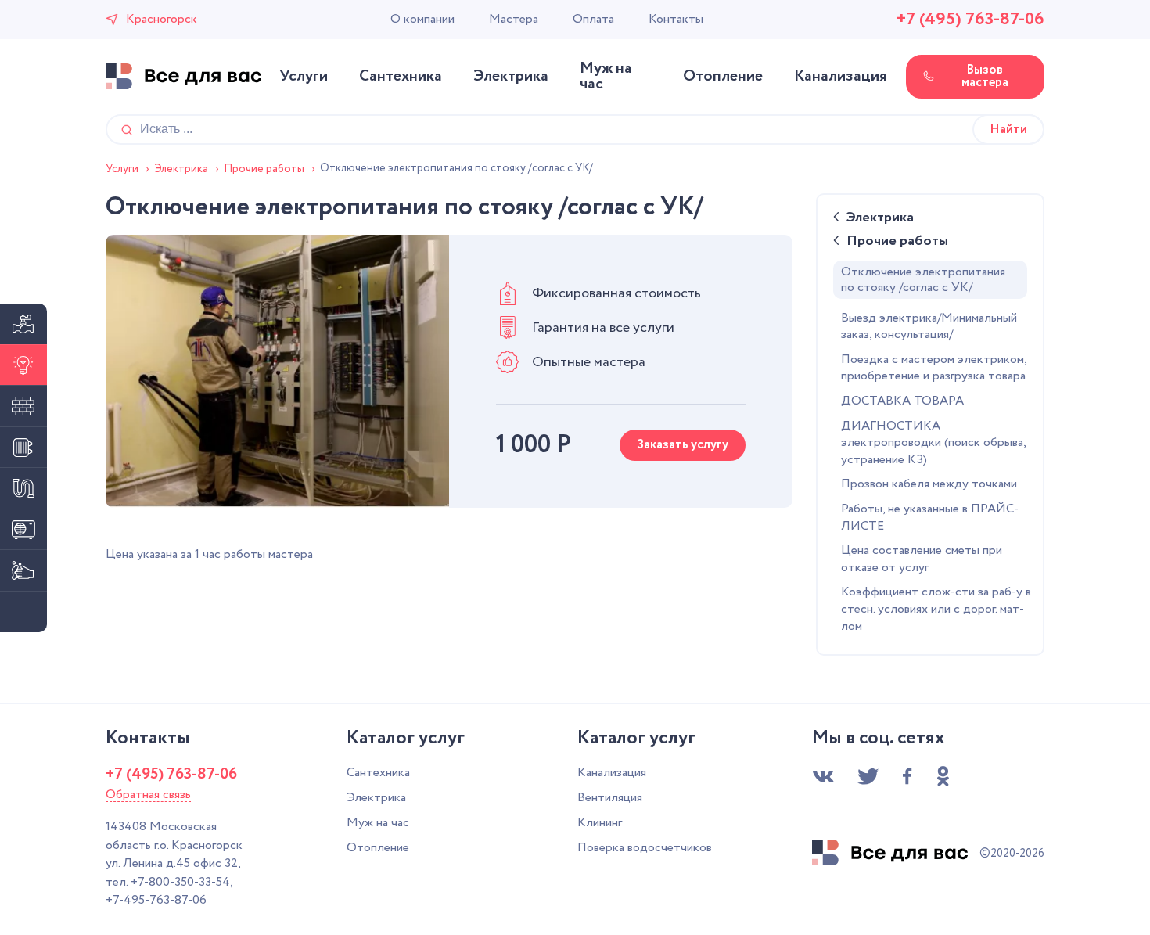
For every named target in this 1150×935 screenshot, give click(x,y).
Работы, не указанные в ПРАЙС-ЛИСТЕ (930, 518)
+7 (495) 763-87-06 (970, 19)
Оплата (593, 19)
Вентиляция (609, 798)
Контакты (676, 19)
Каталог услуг (406, 738)
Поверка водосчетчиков (644, 848)
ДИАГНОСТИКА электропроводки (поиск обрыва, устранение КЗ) (933, 443)
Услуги (303, 77)
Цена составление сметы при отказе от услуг (921, 559)
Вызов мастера (984, 76)
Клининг (599, 823)
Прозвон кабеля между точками (929, 484)
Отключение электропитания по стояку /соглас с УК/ (923, 280)
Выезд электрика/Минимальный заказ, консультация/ (929, 327)
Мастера (513, 19)
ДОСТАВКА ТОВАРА (902, 401)
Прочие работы (897, 242)
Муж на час (606, 76)
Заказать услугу (682, 445)
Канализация (840, 77)
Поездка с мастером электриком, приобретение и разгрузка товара (933, 368)
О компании (422, 19)
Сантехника (400, 77)
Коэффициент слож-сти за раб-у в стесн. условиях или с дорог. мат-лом (936, 609)
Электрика (510, 77)
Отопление (723, 77)
